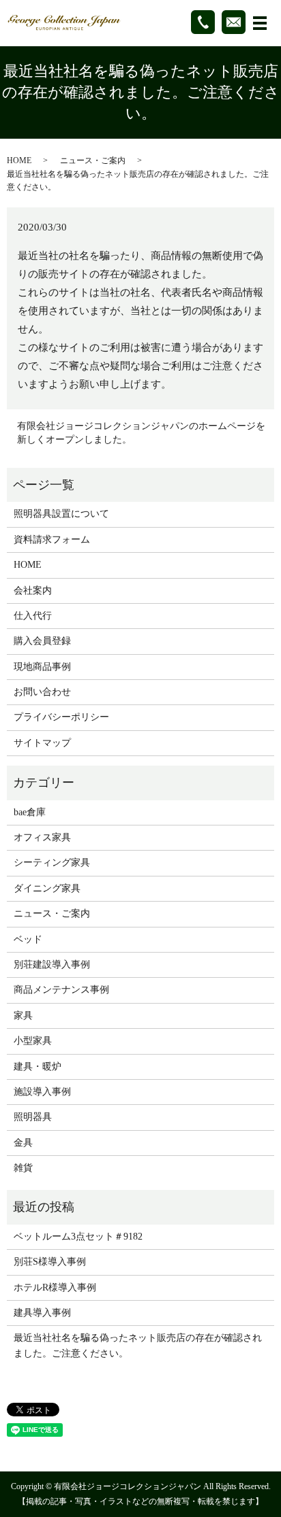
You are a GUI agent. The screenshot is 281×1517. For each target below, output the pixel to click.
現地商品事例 (42, 667)
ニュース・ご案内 (92, 160)
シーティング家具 (52, 862)
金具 (23, 1143)
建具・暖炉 (37, 1066)
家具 (23, 1015)
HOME (19, 160)
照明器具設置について (61, 514)
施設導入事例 (42, 1092)
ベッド (28, 939)
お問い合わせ (42, 692)
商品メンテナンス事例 (61, 990)
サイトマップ (42, 743)
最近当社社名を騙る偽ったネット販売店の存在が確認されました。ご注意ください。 (138, 1345)
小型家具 (33, 1041)
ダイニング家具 (47, 888)
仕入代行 (33, 616)
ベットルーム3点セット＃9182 (78, 1236)
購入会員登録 (42, 641)
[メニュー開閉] (260, 23)
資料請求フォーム (52, 539)
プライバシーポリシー (61, 717)
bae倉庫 (30, 812)
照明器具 (33, 1117)
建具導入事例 (42, 1313)
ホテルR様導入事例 (55, 1287)
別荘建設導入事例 (52, 964)
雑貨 (23, 1168)
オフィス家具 (42, 837)
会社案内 (33, 590)
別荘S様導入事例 (50, 1262)
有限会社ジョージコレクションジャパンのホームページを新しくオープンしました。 (141, 433)
